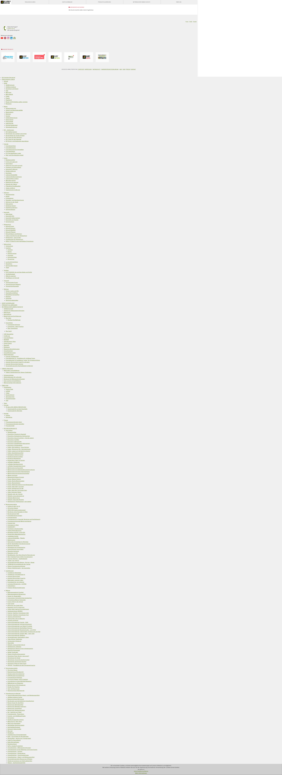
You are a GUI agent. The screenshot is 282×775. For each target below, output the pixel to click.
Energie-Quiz (11, 523)
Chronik (6, 405)
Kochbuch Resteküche (14, 458)
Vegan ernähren (10, 188)
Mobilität (6, 339)
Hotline (8, 415)
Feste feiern (9, 163)
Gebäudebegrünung (11, 117)
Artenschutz (9, 246)
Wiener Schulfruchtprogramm (16, 654)
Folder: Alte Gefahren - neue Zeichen (18, 447)
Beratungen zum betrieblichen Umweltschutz (20, 701)
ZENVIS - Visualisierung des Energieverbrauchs (21, 665)
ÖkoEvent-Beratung (13, 545)
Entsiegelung (9, 198)
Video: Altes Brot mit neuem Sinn (17, 490)
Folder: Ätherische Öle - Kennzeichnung (18, 449)
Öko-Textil (9, 331)
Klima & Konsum (10, 228)
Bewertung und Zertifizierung (12, 316)
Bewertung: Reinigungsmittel (16, 710)
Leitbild (8, 391)
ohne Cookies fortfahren (141, 771)
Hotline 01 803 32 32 (13, 506)
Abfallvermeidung (11, 87)
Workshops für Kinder (13, 658)
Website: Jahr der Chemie (14, 494)
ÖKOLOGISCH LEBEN (8, 79)
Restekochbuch (12, 744)
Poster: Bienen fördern (14, 479)
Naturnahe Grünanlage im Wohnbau (17, 542)
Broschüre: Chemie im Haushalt (16, 434)
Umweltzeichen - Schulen (14, 751)
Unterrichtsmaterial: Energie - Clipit (17, 622)
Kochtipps (9, 173)
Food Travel (10, 603)
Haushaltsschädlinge (12, 293)
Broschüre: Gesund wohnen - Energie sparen (20, 438)
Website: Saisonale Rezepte (15, 499)
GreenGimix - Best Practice (15, 326)
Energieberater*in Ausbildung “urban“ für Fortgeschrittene (23, 360)
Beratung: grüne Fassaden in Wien (17, 512)
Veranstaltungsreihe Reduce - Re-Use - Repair (20, 562)
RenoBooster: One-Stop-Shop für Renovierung (21, 555)
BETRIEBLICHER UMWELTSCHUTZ (12, 307)
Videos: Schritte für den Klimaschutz (16, 235)
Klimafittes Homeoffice (12, 294)
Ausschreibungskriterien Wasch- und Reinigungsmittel (23, 695)
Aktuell (6, 81)
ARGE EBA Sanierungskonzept (16, 510)
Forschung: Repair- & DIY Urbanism (17, 679)
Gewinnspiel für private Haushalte (17, 409)
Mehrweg (8, 92)
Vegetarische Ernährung (13, 190)
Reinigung (7, 347)
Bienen (9, 251)
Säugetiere (9, 264)
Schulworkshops (9, 375)
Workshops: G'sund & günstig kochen (18, 660)
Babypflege (9, 214)
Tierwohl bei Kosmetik (12, 286)
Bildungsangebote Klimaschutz (16, 594)
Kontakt (133, 69)
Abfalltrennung (10, 85)
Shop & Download (67, 2)
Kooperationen (10, 395)
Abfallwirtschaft (8, 308)
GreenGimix (9, 323)
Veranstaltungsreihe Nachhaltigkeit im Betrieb (19, 366)
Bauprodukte (9, 112)
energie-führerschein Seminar (14, 364)
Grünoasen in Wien (13, 525)
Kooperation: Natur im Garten (16, 460)
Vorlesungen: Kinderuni (14, 641)
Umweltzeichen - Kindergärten (16, 753)
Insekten (8, 248)
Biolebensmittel (10, 160)
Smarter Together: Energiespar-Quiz (18, 615)
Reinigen (8, 296)
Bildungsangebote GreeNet (15, 592)
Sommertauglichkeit (12, 125)
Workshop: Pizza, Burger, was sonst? (18, 656)
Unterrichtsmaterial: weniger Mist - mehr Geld (20, 633)
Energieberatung (11, 147)
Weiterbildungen (9, 354)
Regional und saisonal (12, 182)
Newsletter (9, 417)
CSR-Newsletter (8, 334)
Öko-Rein (8, 318)
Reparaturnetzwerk (13, 551)
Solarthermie (9, 123)
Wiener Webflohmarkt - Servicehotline (18, 568)
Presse (128, 69)
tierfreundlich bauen (11, 265)
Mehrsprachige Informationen (12, 382)
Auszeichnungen (10, 398)
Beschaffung (7, 314)
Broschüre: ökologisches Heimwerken (18, 436)
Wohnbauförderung (11, 127)
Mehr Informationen (141, 773)
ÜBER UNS (5, 385)
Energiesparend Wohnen (14, 677)
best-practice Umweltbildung (12, 381)
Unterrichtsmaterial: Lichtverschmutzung (19, 624)
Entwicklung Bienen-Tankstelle (16, 600)
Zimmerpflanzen (10, 209)
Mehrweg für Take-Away (14, 721)
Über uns (178, 2)
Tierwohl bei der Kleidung (13, 284)
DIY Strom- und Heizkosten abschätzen (17, 141)
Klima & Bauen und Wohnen (14, 234)
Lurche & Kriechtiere (12, 262)
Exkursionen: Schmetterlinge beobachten (19, 598)
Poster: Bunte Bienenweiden (15, 481)
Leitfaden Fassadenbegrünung (16, 466)
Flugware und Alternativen (13, 167)
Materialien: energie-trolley (15, 580)
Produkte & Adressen (104, 2)
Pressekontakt (10, 425)
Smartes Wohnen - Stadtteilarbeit (17, 558)
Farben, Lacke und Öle (12, 291)
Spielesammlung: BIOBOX (15, 611)
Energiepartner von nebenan (15, 582)
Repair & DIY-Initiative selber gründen (17, 102)
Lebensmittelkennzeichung (14, 177)
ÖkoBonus (10, 733)
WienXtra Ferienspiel (13, 650)
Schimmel (8, 298)
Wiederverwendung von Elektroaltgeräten (19, 761)
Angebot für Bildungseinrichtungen (14, 310)
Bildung (8, 590)
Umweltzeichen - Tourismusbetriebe (18, 755)
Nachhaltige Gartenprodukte (15, 725)
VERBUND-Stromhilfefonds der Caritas (18, 564)
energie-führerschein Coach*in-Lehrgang (18, 362)
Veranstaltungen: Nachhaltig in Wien (18, 637)
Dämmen (8, 114)
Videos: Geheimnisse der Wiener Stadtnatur (19, 372)
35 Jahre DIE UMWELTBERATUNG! (16, 407)
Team (5, 403)
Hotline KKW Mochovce (14, 530)
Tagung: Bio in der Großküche (16, 618)
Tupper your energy (13, 560)
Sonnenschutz (10, 221)
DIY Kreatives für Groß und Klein (15, 135)
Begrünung (7, 312)
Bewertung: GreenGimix (14, 708)
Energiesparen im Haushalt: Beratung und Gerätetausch (23, 519)
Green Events (8, 343)
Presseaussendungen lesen (14, 422)
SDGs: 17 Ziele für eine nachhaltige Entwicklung (19, 241)
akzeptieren (141, 769)
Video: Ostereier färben (14, 492)
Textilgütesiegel (10, 274)
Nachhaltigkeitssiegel (13, 727)
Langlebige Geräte (12, 536)
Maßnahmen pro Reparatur (15, 683)
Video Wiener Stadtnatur (14, 639)
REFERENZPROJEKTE (10, 428)
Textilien (6, 270)
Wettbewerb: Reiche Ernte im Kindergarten (20, 648)
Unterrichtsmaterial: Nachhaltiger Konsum (19, 628)
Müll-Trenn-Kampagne (13, 723)
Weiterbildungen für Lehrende (12, 377)
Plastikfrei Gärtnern (11, 207)
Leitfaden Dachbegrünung (15, 464)
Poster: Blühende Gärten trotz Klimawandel (20, 484)
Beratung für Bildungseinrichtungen (14, 379)
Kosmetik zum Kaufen (12, 220)
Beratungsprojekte (11, 504)
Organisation (7, 387)
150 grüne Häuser (12, 508)
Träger (8, 393)
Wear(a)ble (10, 643)
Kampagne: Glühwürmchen (15, 454)
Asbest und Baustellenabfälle (14, 110)
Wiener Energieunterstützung (16, 566)
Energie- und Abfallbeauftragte (16, 716)
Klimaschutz (7, 224)
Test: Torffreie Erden (13, 689)
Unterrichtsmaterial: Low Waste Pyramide (19, 626)
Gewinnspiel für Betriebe (14, 411)
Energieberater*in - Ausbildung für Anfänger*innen (20, 358)
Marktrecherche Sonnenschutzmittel (18, 473)
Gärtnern (6, 192)
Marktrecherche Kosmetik (15, 468)
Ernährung (7, 336)
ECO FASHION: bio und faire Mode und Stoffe (19, 272)
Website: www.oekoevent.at (15, 496)
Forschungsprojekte (11, 668)
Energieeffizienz (8, 338)
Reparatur (9, 103)
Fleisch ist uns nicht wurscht (14, 165)
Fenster (8, 116)
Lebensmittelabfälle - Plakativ (16, 538)
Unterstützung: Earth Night (15, 549)
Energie (6, 144)
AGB (121, 69)
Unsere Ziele (9, 389)
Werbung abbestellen (12, 300)
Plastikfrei (9, 100)
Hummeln (10, 255)
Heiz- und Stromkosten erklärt (15, 155)
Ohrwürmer (10, 259)
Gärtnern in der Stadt (12, 202)
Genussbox (10, 718)
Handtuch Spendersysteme (15, 719)
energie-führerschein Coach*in (16, 578)
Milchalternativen (11, 180)
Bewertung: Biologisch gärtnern (16, 706)
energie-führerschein (13, 576)
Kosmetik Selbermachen (13, 218)
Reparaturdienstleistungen (12, 349)
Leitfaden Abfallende (13, 462)
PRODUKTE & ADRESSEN (9, 305)
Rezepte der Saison (11, 184)
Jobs (124, 69)
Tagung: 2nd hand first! (14, 616)
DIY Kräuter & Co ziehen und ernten (16, 133)
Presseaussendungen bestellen (15, 424)
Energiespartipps (11, 146)
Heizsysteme (9, 119)
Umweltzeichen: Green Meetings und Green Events (22, 749)
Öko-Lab (9, 731)
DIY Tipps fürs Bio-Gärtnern (14, 137)
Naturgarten (9, 204)
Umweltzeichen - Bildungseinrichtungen (19, 747)
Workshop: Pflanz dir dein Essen (16, 663)
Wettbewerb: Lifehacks (14, 646)
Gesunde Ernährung (11, 169)
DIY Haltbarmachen (11, 132)
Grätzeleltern (11, 586)
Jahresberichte (10, 396)
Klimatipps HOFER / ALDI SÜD (16, 532)
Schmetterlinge (12, 257)
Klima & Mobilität (11, 230)
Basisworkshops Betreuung (15, 699)
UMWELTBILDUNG (7, 368)
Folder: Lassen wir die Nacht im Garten (18, 451)
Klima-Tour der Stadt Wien (15, 605)
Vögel (7, 267)
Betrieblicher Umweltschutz (141, 2)
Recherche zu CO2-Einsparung (16, 685)
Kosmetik (6, 212)
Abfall (5, 83)
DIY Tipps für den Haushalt (13, 139)
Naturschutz (7, 244)
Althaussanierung (11, 108)
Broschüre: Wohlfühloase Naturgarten (18, 443)
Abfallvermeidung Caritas (14, 697)
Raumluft (6, 345)
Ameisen (10, 250)
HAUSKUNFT (11, 527)
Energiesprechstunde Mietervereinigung (19, 521)
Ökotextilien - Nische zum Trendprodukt (19, 738)
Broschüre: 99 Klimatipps (14, 445)
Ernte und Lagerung (11, 162)
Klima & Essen (10, 226)
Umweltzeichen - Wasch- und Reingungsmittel (20, 757)
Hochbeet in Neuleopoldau (15, 528)
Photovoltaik (9, 121)
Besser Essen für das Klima (15, 703)
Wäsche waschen (11, 276)
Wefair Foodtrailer (12, 652)
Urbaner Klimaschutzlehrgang (16, 587)
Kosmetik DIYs (10, 216)
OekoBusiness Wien (10, 341)
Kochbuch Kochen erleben (15, 456)
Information (9, 430)
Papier (7, 96)
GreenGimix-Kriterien (13, 324)
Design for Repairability (14, 596)
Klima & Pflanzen (11, 232)
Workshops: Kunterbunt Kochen (16, 661)
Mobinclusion (11, 540)
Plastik (8, 98)
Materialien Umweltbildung (11, 370)
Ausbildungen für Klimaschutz (14, 239)
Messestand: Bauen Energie (15, 477)
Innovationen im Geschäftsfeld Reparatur (19, 681)
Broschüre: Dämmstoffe (14, 441)
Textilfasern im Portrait (12, 278)
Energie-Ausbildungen (12, 356)
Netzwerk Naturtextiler (14, 729)
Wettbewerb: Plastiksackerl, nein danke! (19, 501)
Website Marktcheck (13, 498)
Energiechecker (12, 517)
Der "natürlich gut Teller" (14, 712)
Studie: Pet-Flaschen (13, 687)
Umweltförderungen (10, 353)
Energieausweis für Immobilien (15, 149)
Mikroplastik (9, 94)
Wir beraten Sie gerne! (77, 7)
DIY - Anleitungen (9, 130)
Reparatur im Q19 (12, 553)
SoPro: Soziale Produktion (15, 746)
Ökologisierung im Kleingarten (16, 547)
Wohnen (6, 289)
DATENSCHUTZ (96, 69)
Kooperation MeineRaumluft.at (16, 534)
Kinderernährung (11, 171)
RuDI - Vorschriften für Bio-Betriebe (17, 736)
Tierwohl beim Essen (12, 282)
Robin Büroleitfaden (13, 742)
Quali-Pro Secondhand (14, 740)
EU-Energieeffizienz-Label (13, 153)
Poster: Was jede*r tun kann (15, 486)
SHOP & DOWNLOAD (8, 303)
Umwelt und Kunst (12, 620)
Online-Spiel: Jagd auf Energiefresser (18, 609)
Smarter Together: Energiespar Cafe (18, 613)
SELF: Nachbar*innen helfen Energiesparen (20, 557)
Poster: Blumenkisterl (13, 483)
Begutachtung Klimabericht (15, 672)
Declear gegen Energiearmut (15, 674)
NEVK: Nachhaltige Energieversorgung (18, 543)
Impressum (88, 69)
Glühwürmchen (11, 253)
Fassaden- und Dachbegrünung (15, 200)
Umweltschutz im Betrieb (13, 693)
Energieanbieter (10, 151)
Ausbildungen (10, 571)
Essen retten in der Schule (15, 601)
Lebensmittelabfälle (11, 175)
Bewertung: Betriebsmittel (15, 704)
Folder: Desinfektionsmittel (15, 453)
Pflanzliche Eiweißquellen (13, 186)
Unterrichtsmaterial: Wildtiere (16, 635)
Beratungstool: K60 (13, 514)
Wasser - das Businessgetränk (16, 762)
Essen (5, 158)
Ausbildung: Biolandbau (14, 572)
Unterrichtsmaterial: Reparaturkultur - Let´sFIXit (21, 630)
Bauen (5, 106)
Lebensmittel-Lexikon (12, 178)
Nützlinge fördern (11, 206)
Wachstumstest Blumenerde (15, 690)
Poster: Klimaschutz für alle (15, 488)
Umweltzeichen (8, 351)
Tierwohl (6, 280)
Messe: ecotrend (12, 475)
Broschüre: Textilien (13, 440)
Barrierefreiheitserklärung (109, 69)
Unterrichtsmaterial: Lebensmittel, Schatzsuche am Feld (23, 631)
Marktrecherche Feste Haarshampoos (18, 471)
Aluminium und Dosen (12, 88)
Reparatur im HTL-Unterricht (15, 607)
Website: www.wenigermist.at (16, 645)
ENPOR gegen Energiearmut (15, 675)
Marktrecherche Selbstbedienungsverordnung (21, 469)
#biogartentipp (10, 194)
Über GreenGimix (12, 328)
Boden (7, 196)
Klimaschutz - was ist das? (13, 237)
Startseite (81, 69)
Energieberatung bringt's (14, 515)
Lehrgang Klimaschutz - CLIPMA (16, 584)
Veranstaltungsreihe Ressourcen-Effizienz (19, 759)
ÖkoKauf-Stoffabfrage (13, 320)
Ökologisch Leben (30, 2)
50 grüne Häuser (12, 670)
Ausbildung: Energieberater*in (16, 574)
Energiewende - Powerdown (15, 714)
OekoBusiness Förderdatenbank (16, 734)
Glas (7, 90)
